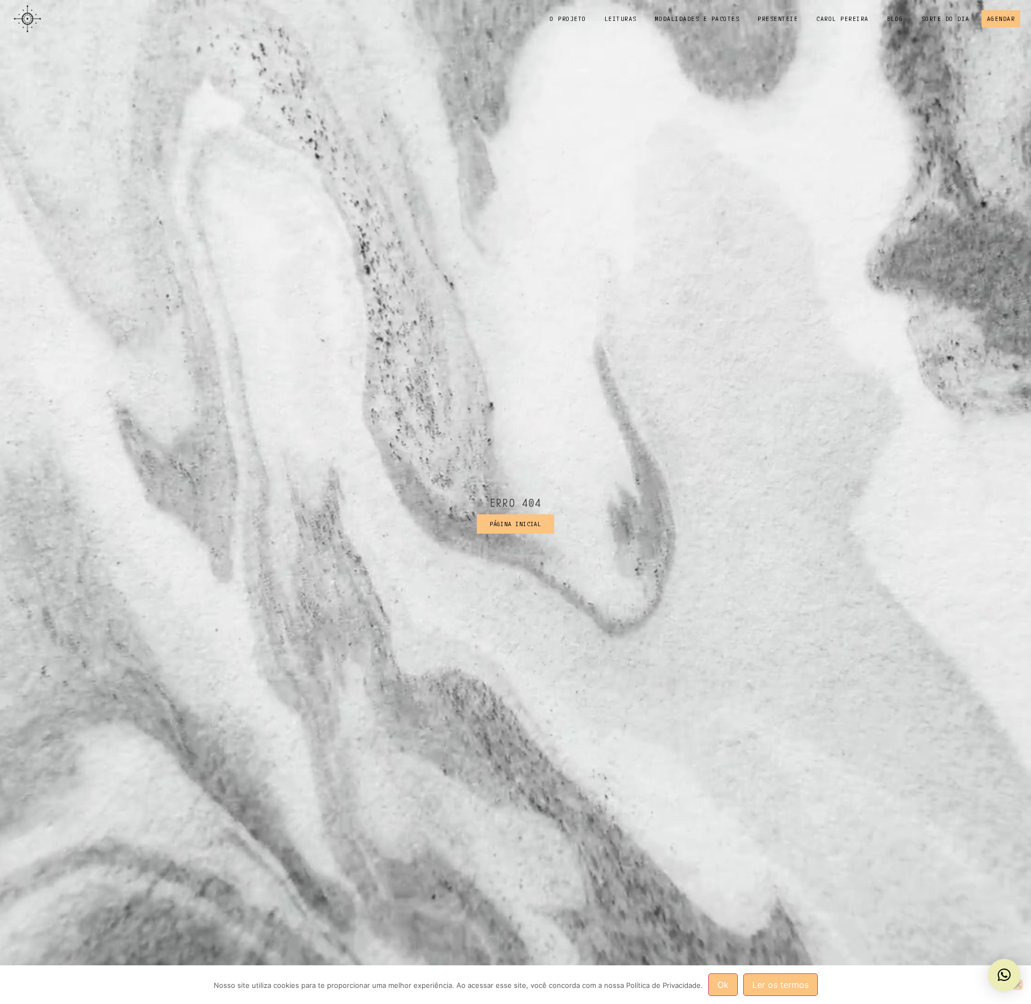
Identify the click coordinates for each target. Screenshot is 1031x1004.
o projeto (568, 18)
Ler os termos (780, 984)
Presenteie (778, 18)
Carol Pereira (842, 18)
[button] (1004, 975)
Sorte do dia (945, 18)
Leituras (621, 18)
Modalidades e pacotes (697, 18)
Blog (895, 18)
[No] (1017, 984)
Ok (723, 984)
